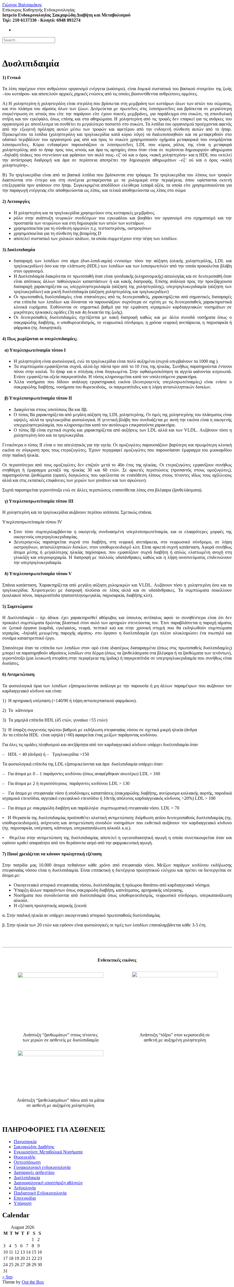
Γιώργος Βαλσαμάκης (22, 4)
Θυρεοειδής (24, 1157)
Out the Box (33, 1282)
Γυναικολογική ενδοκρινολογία (42, 1167)
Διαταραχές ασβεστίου (34, 1172)
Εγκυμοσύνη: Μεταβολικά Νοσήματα (48, 1151)
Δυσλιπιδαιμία (27, 1177)
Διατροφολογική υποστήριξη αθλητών (48, 1182)
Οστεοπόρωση (27, 1162)
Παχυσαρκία (25, 1141)
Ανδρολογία (25, 1187)
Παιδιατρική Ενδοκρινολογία (40, 1193)
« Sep (7, 1276)
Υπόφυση (22, 1203)
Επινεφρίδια (25, 1198)
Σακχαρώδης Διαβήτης (34, 1146)
